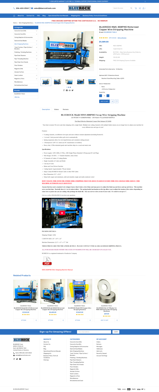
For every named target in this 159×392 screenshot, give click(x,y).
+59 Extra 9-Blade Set (108, 89)
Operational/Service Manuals (58, 15)
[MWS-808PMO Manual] (48, 261)
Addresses (100, 349)
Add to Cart (104, 320)
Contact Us (30, 15)
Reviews (66, 109)
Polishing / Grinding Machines (23, 52)
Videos (56, 109)
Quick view (26, 296)
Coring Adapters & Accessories (23, 37)
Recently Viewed (102, 353)
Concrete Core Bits (20, 34)
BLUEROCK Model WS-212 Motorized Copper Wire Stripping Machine (26, 308)
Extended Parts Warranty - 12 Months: (111, 69)
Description (46, 109)
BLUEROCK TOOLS (19, 94)
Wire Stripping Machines (21, 44)
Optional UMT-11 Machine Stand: (109, 75)
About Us (21, 15)
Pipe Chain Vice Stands (21, 62)
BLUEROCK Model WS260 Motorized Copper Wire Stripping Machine (53, 308)
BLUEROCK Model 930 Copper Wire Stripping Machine (79, 308)
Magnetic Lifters (19, 78)
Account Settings (102, 356)
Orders (98, 342)
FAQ (38, 15)
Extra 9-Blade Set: (105, 83)
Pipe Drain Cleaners (20, 55)
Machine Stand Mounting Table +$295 (113, 78)
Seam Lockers (18, 75)
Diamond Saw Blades (20, 41)
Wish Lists (99, 351)
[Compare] (140, 8)
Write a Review (122, 38)
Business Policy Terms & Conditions (95, 15)
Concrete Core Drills (20, 31)
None (103, 87)
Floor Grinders (18, 65)
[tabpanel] (46, 81)
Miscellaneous (18, 82)
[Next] (96, 81)
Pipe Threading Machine (21, 59)
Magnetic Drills (18, 69)
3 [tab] (70, 87)
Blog (44, 15)
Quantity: (102, 92)
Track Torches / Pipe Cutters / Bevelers (23, 48)
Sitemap (46, 360)
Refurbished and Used (21, 85)
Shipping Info (75, 15)
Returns (99, 344)
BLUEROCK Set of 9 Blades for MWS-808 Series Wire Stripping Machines (106, 309)
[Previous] (41, 81)
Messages (99, 346)
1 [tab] (67, 87)
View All (17, 97)
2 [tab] (68, 87)
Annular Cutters (19, 72)
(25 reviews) (112, 38)
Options (23, 320)
